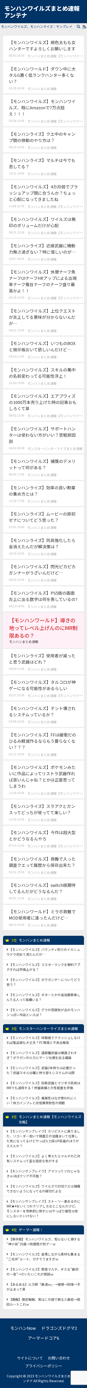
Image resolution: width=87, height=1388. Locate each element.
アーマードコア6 (43, 1338)
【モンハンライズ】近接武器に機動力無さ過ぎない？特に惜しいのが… (42, 248)
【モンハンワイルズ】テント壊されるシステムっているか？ (42, 711)
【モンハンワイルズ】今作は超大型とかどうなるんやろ (42, 835)
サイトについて (30, 1358)
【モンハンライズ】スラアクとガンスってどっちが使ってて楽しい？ (42, 809)
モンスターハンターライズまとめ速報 (55, 448)
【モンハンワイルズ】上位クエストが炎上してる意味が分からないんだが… (42, 317)
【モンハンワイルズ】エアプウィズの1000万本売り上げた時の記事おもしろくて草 (43, 402)
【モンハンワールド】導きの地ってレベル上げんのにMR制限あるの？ (43, 630)
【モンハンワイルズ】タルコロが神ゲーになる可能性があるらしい (42, 685)
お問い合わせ (59, 1358)
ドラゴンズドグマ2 (59, 1328)
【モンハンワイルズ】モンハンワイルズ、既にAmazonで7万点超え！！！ (42, 107)
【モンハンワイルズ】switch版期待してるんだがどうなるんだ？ (42, 888)
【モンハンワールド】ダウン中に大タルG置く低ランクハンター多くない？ (42, 75)
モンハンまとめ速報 (42, 88)
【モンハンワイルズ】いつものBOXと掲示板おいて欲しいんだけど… (42, 346)
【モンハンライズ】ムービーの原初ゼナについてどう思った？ (42, 517)
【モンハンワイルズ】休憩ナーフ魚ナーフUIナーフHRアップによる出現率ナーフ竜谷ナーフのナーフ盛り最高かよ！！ (43, 281)
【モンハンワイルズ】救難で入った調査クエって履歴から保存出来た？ (42, 862)
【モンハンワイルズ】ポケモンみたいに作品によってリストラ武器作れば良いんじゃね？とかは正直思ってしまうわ (42, 776)
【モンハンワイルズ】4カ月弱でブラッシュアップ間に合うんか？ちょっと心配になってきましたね (43, 193)
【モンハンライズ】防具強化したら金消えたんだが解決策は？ (42, 543)
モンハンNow (23, 1328)
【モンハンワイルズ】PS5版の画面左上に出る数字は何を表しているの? (43, 596)
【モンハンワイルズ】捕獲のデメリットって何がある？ (42, 464)
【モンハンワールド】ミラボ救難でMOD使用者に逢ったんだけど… (42, 914)
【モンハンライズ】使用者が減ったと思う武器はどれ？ (42, 658)
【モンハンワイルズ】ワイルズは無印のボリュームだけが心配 (42, 222)
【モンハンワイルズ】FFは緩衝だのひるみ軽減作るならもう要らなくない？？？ (42, 741)
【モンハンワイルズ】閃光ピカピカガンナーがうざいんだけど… (42, 569)
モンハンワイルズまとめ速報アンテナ (42, 12)
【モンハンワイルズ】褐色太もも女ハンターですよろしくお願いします (42, 45)
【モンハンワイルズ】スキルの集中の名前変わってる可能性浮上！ (42, 373)
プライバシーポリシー (43, 1366)
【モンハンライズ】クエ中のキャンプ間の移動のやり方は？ (42, 137)
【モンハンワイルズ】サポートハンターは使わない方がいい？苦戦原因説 (42, 435)
